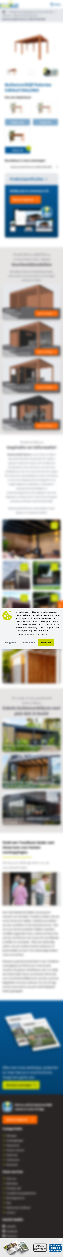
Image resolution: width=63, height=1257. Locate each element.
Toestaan (46, 642)
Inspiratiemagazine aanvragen (55, 1248)
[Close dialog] (60, 1240)
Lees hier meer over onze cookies (31, 634)
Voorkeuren (28, 642)
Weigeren (10, 642)
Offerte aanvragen (40, 1247)
